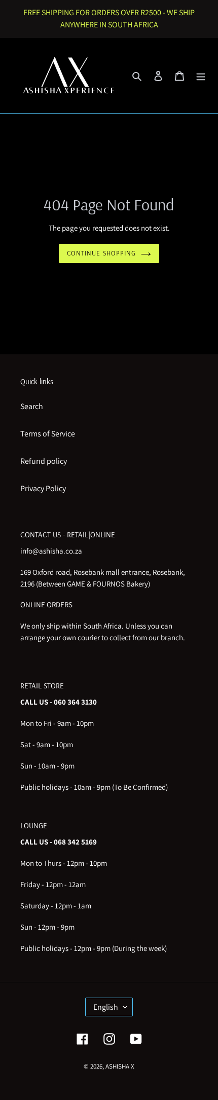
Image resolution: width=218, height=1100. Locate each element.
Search (31, 406)
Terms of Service (47, 433)
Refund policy (43, 461)
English (105, 1007)
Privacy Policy (43, 488)
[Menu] (200, 75)
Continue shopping (101, 253)
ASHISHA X (119, 1066)
